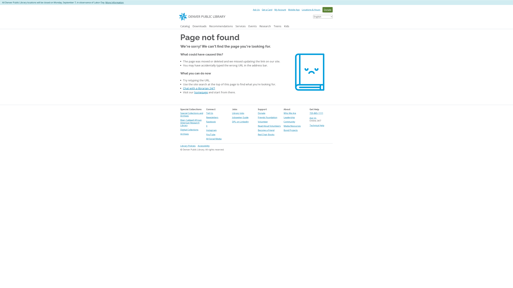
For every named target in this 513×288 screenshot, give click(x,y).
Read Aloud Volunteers (269, 126)
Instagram (211, 130)
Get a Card (267, 9)
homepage (201, 92)
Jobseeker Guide (240, 117)
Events (252, 26)
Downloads (200, 26)
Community (289, 121)
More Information (114, 2)
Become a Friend (266, 130)
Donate (327, 9)
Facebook (211, 121)
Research (265, 26)
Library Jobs (238, 113)
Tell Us (209, 113)
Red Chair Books (266, 134)
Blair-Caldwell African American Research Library (191, 123)
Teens (277, 26)
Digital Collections (189, 129)
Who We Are (290, 113)
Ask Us (256, 9)
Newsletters (212, 117)
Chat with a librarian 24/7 (199, 88)
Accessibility (204, 145)
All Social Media (213, 138)
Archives (184, 134)
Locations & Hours (311, 9)
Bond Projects (291, 130)
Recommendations (221, 26)
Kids (286, 26)
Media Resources (292, 126)
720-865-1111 (316, 113)
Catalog (185, 26)
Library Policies (188, 145)
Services (241, 26)
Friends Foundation (267, 117)
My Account (280, 9)
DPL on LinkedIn (240, 121)
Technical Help (317, 125)
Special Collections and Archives (191, 114)
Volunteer (263, 121)
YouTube (210, 134)
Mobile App (294, 9)
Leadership (289, 117)
